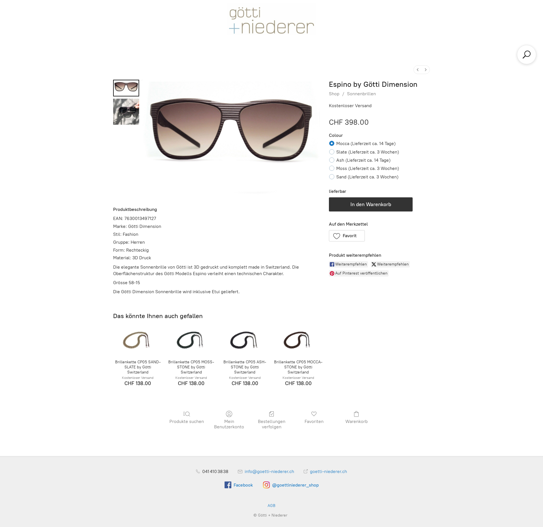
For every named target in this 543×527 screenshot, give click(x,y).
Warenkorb (356, 421)
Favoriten (314, 421)
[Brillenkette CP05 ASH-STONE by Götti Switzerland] (244, 340)
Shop (334, 93)
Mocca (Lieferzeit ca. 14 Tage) (366, 143)
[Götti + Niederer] (271, 19)
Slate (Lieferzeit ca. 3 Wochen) (367, 152)
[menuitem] (418, 70)
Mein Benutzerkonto (229, 424)
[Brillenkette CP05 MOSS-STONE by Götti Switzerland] (191, 340)
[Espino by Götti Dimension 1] (126, 112)
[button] (347, 235)
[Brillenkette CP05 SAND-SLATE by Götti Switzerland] (137, 340)
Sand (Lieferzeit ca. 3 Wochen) (367, 177)
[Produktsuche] (527, 54)
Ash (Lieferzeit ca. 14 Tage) (363, 160)
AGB (271, 505)
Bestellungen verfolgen (271, 424)
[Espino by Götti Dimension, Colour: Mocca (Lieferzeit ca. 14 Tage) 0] (126, 88)
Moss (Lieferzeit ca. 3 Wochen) (367, 168)
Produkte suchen (186, 421)
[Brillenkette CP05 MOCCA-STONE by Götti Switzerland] (298, 340)
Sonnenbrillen (361, 93)
